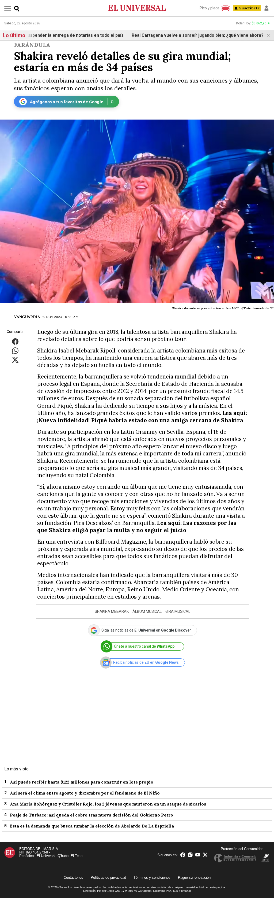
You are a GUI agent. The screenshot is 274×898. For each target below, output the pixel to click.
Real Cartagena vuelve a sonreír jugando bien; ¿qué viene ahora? (161, 35)
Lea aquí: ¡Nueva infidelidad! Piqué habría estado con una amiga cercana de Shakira (142, 416)
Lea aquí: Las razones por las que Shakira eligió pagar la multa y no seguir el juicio (137, 526)
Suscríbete (249, 8)
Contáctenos (73, 877)
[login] (266, 8)
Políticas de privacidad (108, 877)
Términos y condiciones (152, 877)
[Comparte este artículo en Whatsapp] (15, 350)
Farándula (32, 45)
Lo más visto (16, 768)
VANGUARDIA (27, 316)
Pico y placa (209, 8)
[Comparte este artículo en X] (15, 359)
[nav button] (7, 8)
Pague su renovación (194, 877)
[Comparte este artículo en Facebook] (15, 341)
